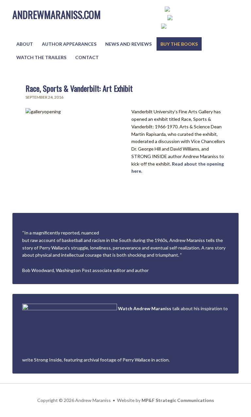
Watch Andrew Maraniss (144, 308)
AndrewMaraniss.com (56, 14)
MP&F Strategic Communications (178, 400)
